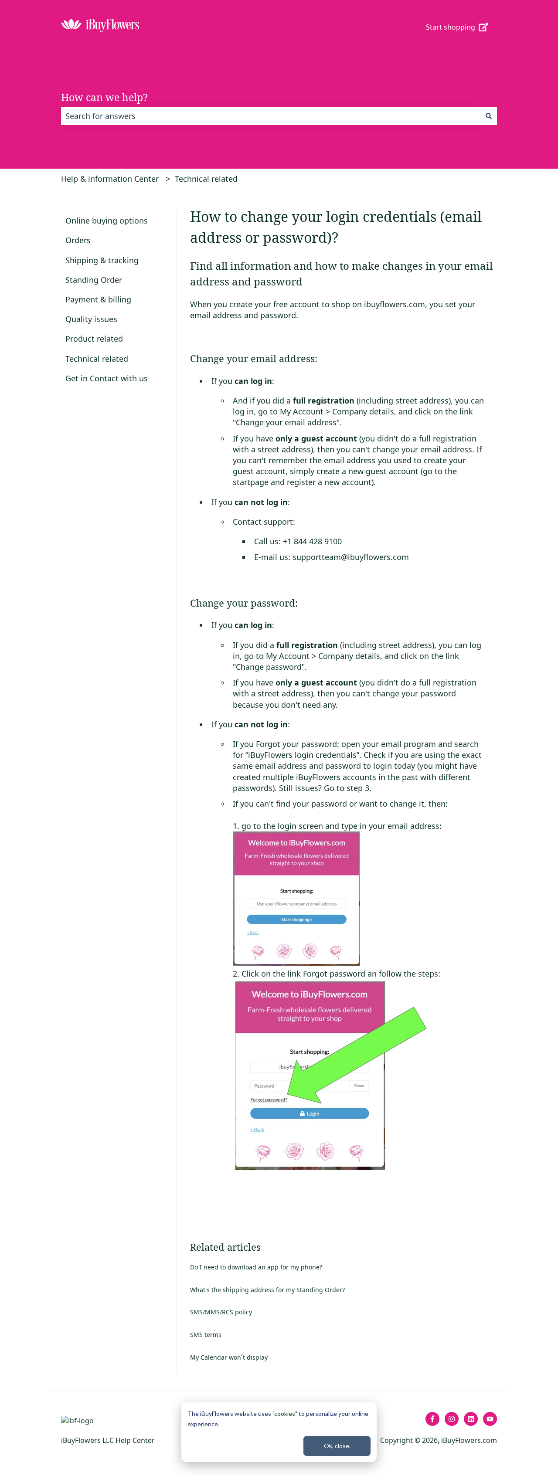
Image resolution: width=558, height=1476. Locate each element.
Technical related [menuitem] (96, 358)
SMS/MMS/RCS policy (221, 1312)
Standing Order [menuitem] (93, 280)
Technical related (206, 178)
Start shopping (450, 27)
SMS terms (205, 1334)
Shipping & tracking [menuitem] (102, 260)
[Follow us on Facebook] (432, 1419)
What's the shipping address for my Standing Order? (267, 1290)
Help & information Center (110, 178)
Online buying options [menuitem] (106, 220)
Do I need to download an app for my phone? (256, 1267)
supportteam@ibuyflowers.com (351, 557)
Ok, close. (337, 1445)
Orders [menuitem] (78, 240)
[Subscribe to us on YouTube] (490, 1419)
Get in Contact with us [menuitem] (106, 378)
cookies (284, 1413)
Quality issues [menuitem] (91, 319)
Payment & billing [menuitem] (98, 299)
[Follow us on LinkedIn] (471, 1419)
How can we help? (104, 97)
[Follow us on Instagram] (452, 1419)
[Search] (488, 116)
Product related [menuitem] (94, 338)
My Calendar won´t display (229, 1357)
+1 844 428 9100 (311, 541)
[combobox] (270, 116)
